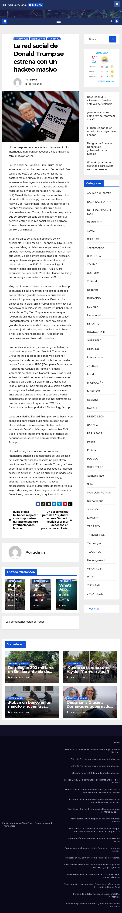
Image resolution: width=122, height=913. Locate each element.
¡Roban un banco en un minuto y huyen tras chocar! (101, 131)
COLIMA (92, 264)
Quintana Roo (95, 475)
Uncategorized (96, 560)
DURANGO (94, 298)
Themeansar (8, 826)
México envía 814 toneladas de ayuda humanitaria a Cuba (94, 839)
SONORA (92, 517)
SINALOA (93, 509)
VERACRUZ (94, 568)
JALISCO (92, 365)
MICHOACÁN (95, 382)
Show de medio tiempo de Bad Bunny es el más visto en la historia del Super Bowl (92, 885)
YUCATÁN (93, 585)
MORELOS (93, 391)
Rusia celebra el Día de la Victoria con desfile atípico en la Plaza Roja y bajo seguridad (92, 866)
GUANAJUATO (96, 332)
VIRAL (91, 577)
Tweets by (93, 608)
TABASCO (93, 526)
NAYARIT (93, 408)
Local (90, 374)
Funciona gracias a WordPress (18, 823)
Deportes (92, 289)
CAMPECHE (94, 222)
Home (117, 742)
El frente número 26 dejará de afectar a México (96, 773)
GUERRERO (94, 340)
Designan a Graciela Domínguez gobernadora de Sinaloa (90, 706)
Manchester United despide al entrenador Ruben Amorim (95, 820)
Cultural (92, 281)
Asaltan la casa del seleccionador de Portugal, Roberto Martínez (92, 750)
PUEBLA (92, 458)
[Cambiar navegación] (58, 21)
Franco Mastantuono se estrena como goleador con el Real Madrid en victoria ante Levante (92, 791)
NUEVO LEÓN (95, 416)
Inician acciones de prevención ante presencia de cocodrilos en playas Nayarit (94, 800)
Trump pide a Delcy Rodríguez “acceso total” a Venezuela (96, 895)
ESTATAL (93, 323)
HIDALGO (93, 349)
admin (33, 79)
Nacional (92, 399)
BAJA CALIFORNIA (99, 201)
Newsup (46, 823)
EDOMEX (92, 306)
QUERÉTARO (95, 467)
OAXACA (92, 425)
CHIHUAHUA (95, 247)
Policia (91, 441)
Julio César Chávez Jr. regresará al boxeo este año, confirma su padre (94, 810)
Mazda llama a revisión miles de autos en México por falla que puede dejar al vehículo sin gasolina (93, 830)
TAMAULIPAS (96, 534)
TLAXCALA (94, 551)
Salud (90, 484)
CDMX (91, 230)
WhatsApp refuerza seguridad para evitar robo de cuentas (100, 166)
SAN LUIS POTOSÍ (99, 492)
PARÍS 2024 (94, 433)
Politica (91, 450)
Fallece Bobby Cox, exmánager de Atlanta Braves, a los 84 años (92, 781)
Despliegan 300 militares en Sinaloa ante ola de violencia (99, 100)
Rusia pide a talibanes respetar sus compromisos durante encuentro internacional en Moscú (25, 520)
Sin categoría (95, 501)
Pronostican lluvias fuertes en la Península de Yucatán (92, 857)
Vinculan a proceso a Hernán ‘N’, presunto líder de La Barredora (93, 905)
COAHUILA (94, 256)
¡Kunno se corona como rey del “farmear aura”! (101, 116)
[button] (111, 21)
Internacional (38, 39)
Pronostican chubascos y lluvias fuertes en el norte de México (92, 849)
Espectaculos (21, 39)
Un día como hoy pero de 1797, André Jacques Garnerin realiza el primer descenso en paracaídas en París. (54, 520)
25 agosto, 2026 (20, 677)
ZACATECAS (95, 593)
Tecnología (54, 39)
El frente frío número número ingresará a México (95, 759)
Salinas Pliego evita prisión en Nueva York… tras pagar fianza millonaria (92, 875)
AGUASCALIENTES (99, 193)
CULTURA (93, 272)
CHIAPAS (93, 239)
